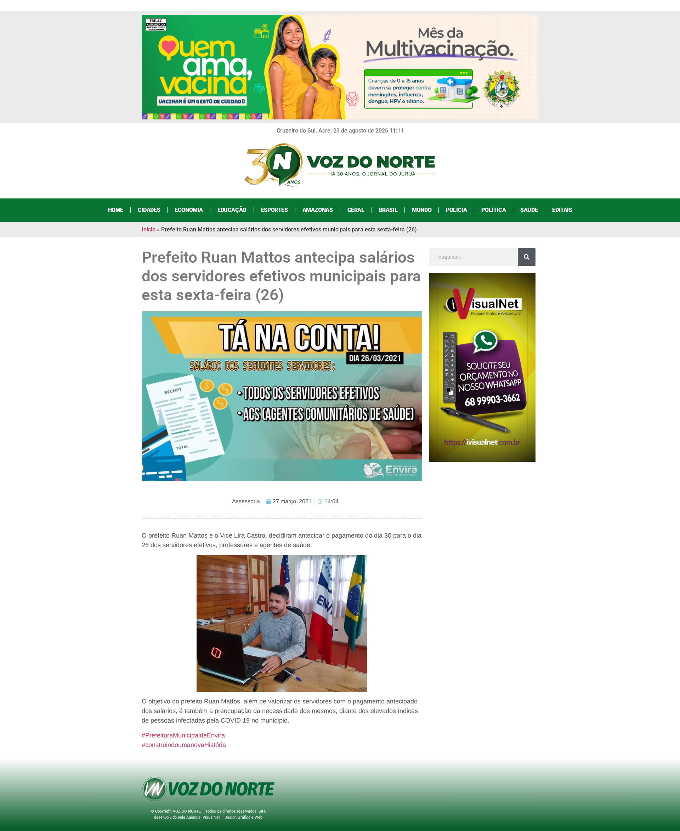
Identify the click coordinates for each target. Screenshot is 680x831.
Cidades (149, 210)
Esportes (274, 210)
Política (493, 210)
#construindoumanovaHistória (184, 744)
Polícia (456, 210)
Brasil (388, 210)
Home (115, 210)
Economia (189, 210)
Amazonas (317, 210)
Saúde (529, 210)
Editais (562, 210)
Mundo (421, 210)
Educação (231, 210)
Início (148, 229)
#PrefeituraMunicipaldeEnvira (183, 735)
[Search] (527, 257)
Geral (355, 210)
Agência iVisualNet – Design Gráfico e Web (224, 817)
